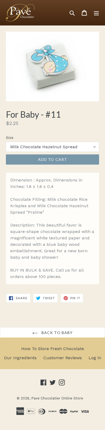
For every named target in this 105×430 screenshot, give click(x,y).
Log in (95, 357)
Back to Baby (56, 332)
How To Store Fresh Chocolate (52, 348)
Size (9, 137)
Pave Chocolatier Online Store (57, 398)
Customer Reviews (62, 357)
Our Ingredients (20, 357)
